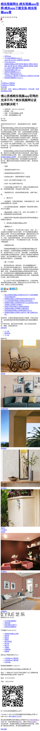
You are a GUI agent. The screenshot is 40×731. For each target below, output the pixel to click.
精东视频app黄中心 (10, 625)
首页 (7, 56)
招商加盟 (7, 623)
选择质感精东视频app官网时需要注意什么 (18, 310)
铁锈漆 (31, 66)
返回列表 (7, 333)
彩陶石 (31, 64)
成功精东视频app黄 (12, 70)
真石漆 (10, 66)
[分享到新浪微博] (8, 289)
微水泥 (15, 66)
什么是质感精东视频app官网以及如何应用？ (18, 301)
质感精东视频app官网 (11, 64)
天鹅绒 (19, 66)
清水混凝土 (33, 722)
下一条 (6, 335)
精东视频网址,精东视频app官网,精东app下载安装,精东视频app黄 (20, 8)
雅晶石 (26, 64)
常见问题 (36, 76)
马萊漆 (8, 68)
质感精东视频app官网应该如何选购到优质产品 (19, 299)
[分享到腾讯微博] (10, 289)
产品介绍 (10, 62)
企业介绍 (7, 60)
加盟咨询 (4, 328)
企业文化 (14, 60)
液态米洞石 (8, 641)
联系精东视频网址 (13, 78)
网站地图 (4, 729)
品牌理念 (20, 60)
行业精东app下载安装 (26, 76)
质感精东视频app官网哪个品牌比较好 (16, 308)
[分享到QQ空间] (5, 289)
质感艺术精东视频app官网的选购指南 (16, 306)
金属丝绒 (25, 66)
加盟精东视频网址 (12, 72)
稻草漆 (21, 64)
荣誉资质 (26, 60)
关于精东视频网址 (13, 58)
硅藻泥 (21, 68)
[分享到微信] (16, 289)
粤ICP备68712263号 (15, 716)
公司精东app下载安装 (11, 76)
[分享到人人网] (13, 289)
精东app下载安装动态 (13, 74)
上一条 (6, 331)
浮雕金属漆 (15, 68)
